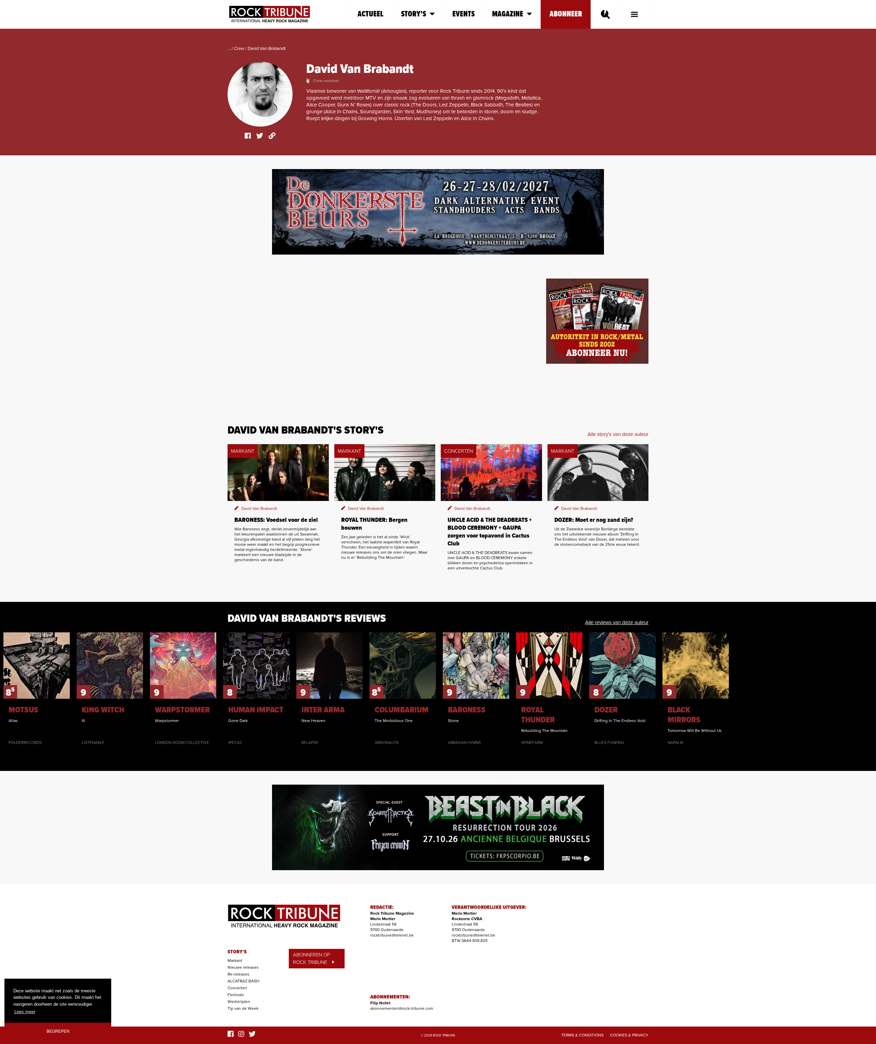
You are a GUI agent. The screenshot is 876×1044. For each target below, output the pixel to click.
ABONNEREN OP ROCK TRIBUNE (311, 959)
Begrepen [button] (58, 1031)
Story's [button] (413, 14)
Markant (235, 960)
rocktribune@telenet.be (392, 935)
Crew (239, 48)
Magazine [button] (507, 14)
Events (463, 14)
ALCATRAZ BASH (243, 981)
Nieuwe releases (243, 967)
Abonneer (566, 14)
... (229, 48)
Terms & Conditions (582, 1035)
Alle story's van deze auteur (618, 434)
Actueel (371, 14)
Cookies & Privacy (629, 1035)
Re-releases (238, 974)
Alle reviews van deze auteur (616, 622)
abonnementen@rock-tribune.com (401, 1008)
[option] (36, 688)
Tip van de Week (243, 1008)
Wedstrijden (239, 1001)
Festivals (236, 994)
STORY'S (237, 952)
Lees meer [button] (24, 1011)
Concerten (237, 987)
